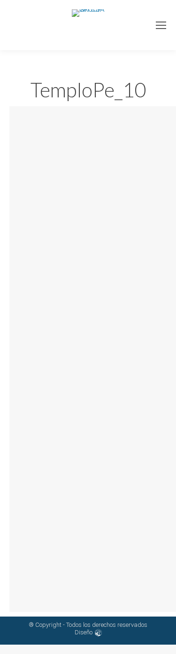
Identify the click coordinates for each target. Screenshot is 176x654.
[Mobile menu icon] (161, 25)
